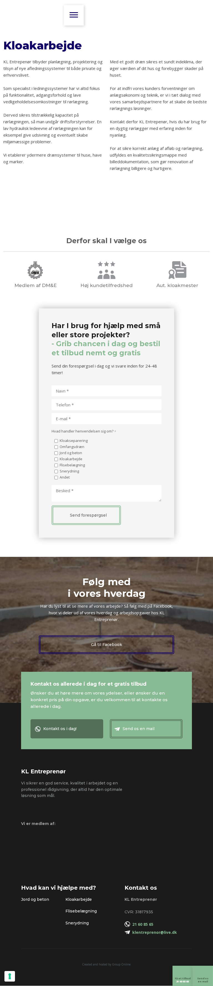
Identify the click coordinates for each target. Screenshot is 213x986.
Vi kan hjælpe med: (80, 14)
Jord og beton (71, 452)
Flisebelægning (72, 464)
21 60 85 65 (142, 924)
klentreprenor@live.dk (154, 932)
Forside (73, 14)
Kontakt (86, 14)
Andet (65, 477)
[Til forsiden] (31, 14)
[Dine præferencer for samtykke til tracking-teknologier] (9, 976)
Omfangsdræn (72, 446)
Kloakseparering (74, 440)
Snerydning (69, 471)
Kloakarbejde (71, 458)
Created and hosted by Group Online (106, 964)
